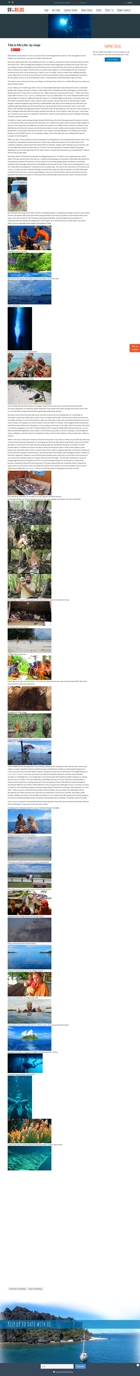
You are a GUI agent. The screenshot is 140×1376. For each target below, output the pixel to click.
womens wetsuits (28, 95)
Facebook (9, 2)
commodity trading (15, 774)
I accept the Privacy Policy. (64, 1372)
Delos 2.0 (109, 10)
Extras (98, 10)
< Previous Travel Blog (17, 1289)
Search (129, 2)
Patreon (15, 2)
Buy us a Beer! (135, 348)
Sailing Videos (70, 10)
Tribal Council (124, 10)
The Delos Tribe (74, 2)
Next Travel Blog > (35, 1289)
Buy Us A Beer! (113, 59)
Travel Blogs (86, 10)
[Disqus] (49, 1201)
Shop (46, 10)
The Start (56, 10)
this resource (30, 468)
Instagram (12, 2)
